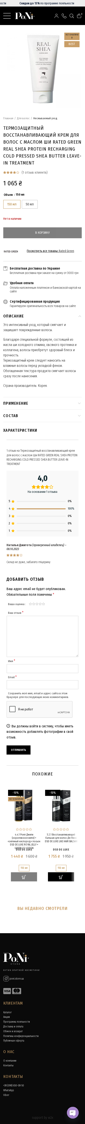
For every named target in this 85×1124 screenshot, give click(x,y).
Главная (8, 118)
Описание (13, 316)
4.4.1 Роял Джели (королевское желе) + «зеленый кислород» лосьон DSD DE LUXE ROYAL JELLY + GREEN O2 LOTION (24, 841)
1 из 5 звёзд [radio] (30, 604)
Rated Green (66, 251)
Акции (6, 1016)
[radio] (11, 204)
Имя (11, 661)
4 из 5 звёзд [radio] (40, 604)
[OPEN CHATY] (73, 1113)
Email (12, 677)
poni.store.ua (16, 978)
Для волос (23, 118)
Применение (15, 403)
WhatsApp (8, 1090)
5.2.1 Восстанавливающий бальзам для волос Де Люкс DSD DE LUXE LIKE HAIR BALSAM (61, 838)
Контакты (8, 1065)
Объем (8, 194)
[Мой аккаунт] (56, 16)
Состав (10, 415)
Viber (6, 1095)
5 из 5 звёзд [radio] (43, 604)
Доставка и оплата (13, 1026)
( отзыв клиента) (35, 172)
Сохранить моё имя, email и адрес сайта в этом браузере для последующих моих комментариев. (38, 695)
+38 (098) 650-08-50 (13, 1085)
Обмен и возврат (13, 1031)
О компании (9, 1060)
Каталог (7, 1012)
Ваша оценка (16, 604)
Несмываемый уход (45, 118)
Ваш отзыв (16, 613)
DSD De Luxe (24, 849)
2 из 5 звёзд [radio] (33, 604)
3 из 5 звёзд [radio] (37, 604)
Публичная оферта (13, 1040)
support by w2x (42, 1118)
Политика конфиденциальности (21, 1036)
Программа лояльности (16, 1021)
